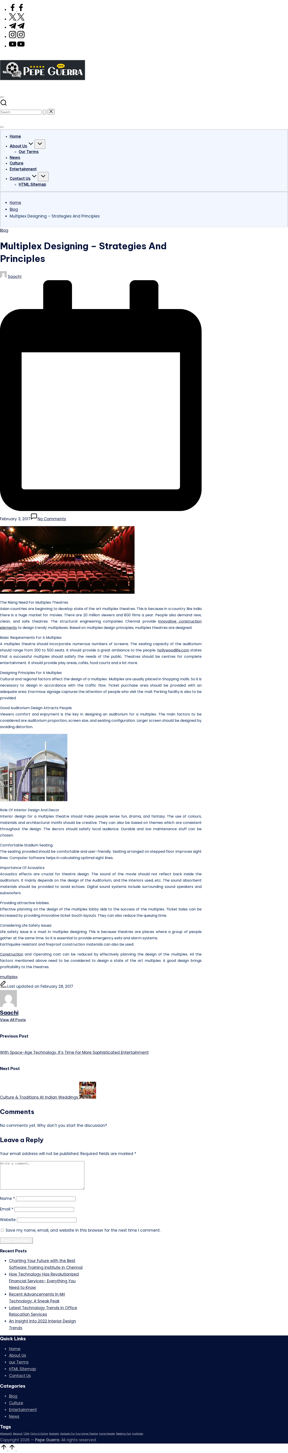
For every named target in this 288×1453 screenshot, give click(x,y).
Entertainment (23, 1409)
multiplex (9, 977)
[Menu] (2, 127)
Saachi (9, 1012)
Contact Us (20, 1375)
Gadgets (54, 1433)
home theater (107, 1433)
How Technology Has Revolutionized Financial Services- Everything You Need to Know (44, 1281)
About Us (17, 1355)
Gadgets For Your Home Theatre (79, 1433)
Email (6, 1209)
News (14, 1416)
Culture (16, 1403)
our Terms (19, 1362)
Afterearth (6, 1433)
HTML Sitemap (22, 1369)
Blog (4, 230)
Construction (11, 954)
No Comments (52, 519)
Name (7, 1198)
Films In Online (39, 1433)
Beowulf (17, 1433)
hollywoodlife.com (173, 650)
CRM (26, 1433)
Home (14, 1349)
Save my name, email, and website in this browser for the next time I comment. (83, 1230)
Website (8, 1219)
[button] (44, 112)
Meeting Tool (123, 1433)
